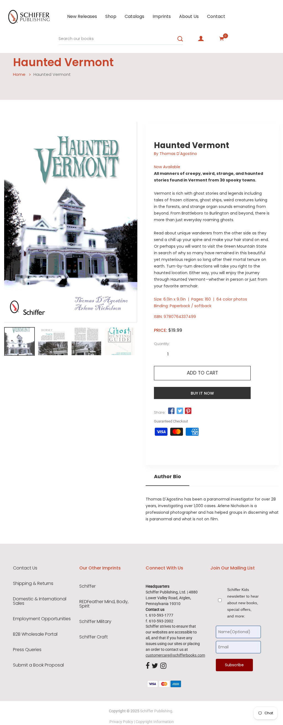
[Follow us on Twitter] (179, 411)
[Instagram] (163, 666)
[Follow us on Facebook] (171, 411)
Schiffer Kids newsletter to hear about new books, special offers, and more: (243, 602)
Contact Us (25, 568)
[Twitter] (155, 666)
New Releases (82, 16)
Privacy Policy (121, 721)
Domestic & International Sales (39, 601)
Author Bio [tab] (167, 476)
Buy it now (202, 393)
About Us (189, 16)
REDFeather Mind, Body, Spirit (104, 604)
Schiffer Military (95, 621)
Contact (216, 16)
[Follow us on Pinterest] (188, 411)
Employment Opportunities (42, 619)
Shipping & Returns (33, 583)
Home (19, 74)
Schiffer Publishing (156, 711)
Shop (110, 16)
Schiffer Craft (93, 637)
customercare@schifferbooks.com (175, 655)
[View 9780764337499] (19, 341)
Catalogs (134, 16)
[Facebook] (148, 666)
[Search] (180, 39)
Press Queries (27, 650)
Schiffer (87, 586)
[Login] (201, 38)
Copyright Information (155, 721)
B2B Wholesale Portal (35, 634)
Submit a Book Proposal (38, 665)
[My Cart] (221, 38)
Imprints (162, 16)
